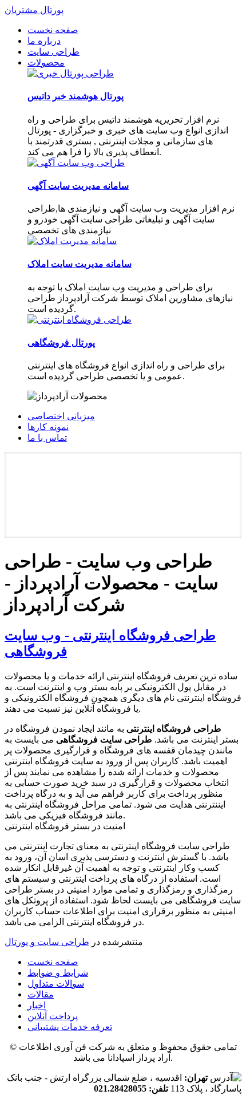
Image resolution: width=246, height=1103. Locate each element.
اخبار (36, 1005)
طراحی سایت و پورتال (47, 942)
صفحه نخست (52, 962)
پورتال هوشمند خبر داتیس (75, 96)
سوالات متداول (55, 983)
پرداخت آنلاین (52, 1016)
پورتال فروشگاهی (61, 342)
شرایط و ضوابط (57, 973)
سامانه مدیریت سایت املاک (79, 264)
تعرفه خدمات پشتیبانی (69, 1027)
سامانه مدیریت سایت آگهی (78, 185)
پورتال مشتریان (34, 10)
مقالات (40, 994)
